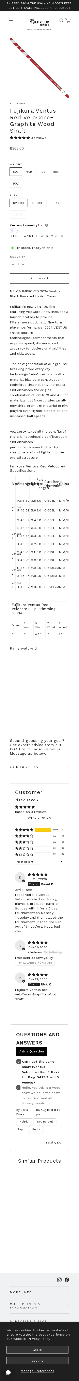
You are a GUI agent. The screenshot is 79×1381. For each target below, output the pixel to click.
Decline (37, 1360)
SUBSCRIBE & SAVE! (29, 1321)
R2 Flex (19, 203)
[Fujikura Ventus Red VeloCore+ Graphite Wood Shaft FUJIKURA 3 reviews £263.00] (20, 685)
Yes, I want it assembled (37, 235)
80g (56, 172)
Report (22, 1129)
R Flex (37, 203)
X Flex (17, 214)
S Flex (54, 203)
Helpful (24, 1121)
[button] (20, 138)
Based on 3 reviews (30, 812)
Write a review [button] (39, 817)
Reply (36, 1129)
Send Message (39, 1346)
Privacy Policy (39, 1339)
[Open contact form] (8, 1372)
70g (43, 172)
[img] (38, 874)
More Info (21, 1292)
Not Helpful (45, 1121)
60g (29, 172)
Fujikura (17, 103)
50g (16, 172)
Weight (16, 164)
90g (16, 183)
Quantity (17, 257)
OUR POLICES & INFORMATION (25, 1305)
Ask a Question (31, 1051)
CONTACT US (24, 767)
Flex (14, 195)
